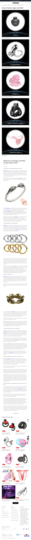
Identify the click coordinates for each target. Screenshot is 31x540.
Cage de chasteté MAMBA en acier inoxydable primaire (22, 499)
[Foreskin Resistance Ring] (15, 310)
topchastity (5, 538)
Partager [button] (5, 166)
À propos (3, 508)
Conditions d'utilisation (5, 515)
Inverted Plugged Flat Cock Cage (6, 466)
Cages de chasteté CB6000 (14, 520)
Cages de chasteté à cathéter (15, 515)
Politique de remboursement (5, 513)
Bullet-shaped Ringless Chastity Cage (20, 449)
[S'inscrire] (14, 529)
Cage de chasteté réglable (6, 67)
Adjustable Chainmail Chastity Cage (20, 466)
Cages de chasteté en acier (14, 510)
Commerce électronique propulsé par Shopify (10, 538)
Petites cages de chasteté (6, 126)
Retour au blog (16, 413)
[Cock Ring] (15, 205)
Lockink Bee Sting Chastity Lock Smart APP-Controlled (8, 499)
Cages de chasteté (13, 508)
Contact (3, 510)
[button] (1, 3)
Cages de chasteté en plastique (7, 96)
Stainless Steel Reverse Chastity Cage (6, 449)
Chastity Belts (4, 155)
